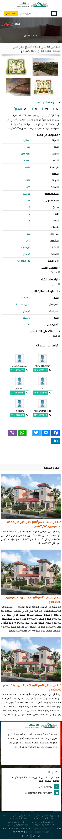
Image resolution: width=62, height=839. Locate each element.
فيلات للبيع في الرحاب (40, 822)
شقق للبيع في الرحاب (18, 818)
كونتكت (4, 816)
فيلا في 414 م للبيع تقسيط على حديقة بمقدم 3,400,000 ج (32, 687)
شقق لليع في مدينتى (21, 816)
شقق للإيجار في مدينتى (46, 816)
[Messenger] (46, 433)
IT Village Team (38, 832)
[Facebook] (56, 433)
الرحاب (11, 738)
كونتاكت (46, 734)
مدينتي (19, 738)
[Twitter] (36, 433)
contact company (42, 828)
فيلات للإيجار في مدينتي (18, 824)
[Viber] (12, 433)
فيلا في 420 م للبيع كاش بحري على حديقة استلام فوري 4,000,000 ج (34, 524)
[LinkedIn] (56, 441)
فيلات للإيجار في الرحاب (43, 824)
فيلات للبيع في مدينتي (16, 822)
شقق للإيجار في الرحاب (43, 818)
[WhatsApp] (22, 433)
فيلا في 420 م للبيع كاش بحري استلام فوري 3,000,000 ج (33, 599)
